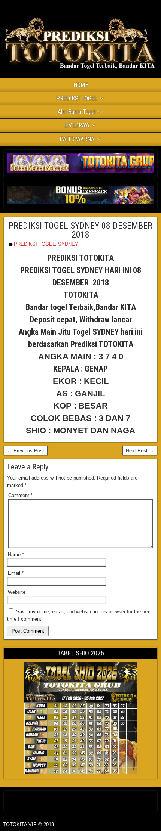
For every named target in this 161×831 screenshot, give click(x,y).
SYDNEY (68, 244)
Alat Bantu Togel (77, 111)
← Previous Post (25, 450)
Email (16, 573)
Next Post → (140, 450)
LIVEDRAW (76, 125)
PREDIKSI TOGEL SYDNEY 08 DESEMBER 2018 (80, 230)
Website (16, 592)
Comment (20, 495)
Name (16, 554)
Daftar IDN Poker (80, 799)
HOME (80, 85)
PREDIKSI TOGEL (76, 98)
